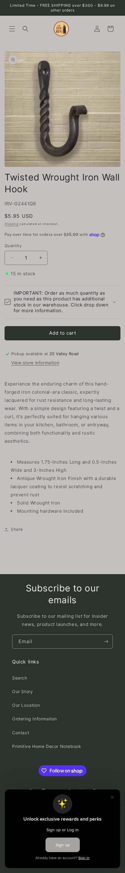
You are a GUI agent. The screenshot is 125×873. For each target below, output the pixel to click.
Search (19, 677)
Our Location (26, 705)
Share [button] (17, 529)
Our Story (22, 691)
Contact (20, 732)
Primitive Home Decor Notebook (46, 746)
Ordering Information (34, 718)
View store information (35, 362)
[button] (12, 28)
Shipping (12, 224)
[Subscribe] (106, 641)
